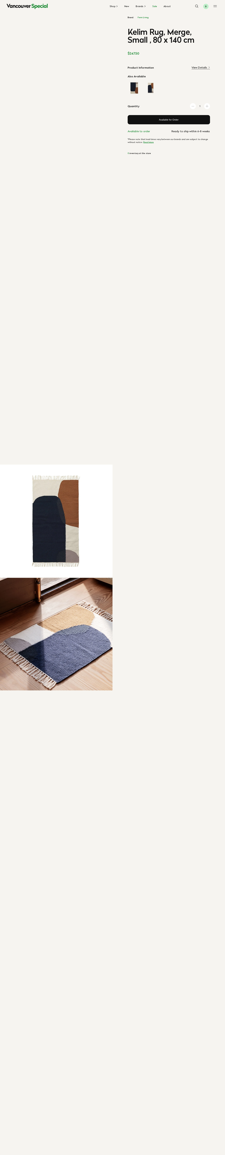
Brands (140, 6)
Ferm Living (143, 17)
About (167, 6)
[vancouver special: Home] (27, 6)
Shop (113, 6)
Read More (148, 142)
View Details (199, 67)
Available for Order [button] (169, 119)
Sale (154, 6)
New (126, 6)
